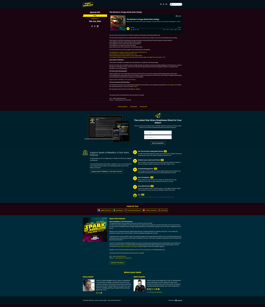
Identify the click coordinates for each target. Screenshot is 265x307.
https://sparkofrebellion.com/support (127, 246)
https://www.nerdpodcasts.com (144, 249)
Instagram (172, 85)
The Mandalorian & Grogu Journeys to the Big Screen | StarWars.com (128, 52)
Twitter (136, 86)
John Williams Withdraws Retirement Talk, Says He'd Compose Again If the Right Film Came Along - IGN (137, 57)
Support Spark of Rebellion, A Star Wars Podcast (122, 79)
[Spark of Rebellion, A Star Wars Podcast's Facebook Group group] (150, 289)
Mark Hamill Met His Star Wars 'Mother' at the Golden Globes (125, 55)
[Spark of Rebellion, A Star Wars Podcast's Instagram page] (166, 4)
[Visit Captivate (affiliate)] (178, 300)
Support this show (117, 263)
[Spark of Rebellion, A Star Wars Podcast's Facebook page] (161, 4)
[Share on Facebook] (92, 26)
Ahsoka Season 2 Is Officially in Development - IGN (123, 54)
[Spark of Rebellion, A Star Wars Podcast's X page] (163, 4)
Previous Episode (122, 106)
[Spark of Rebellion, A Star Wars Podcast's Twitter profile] (99, 293)
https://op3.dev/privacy (119, 256)
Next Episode (143, 106)
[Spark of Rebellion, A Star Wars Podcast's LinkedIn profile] (101, 293)
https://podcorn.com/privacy (123, 258)
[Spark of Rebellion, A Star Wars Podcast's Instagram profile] (97, 293)
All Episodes (133, 106)
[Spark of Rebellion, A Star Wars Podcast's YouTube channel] (158, 289)
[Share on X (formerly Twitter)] (95, 26)
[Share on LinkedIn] (97, 26)
